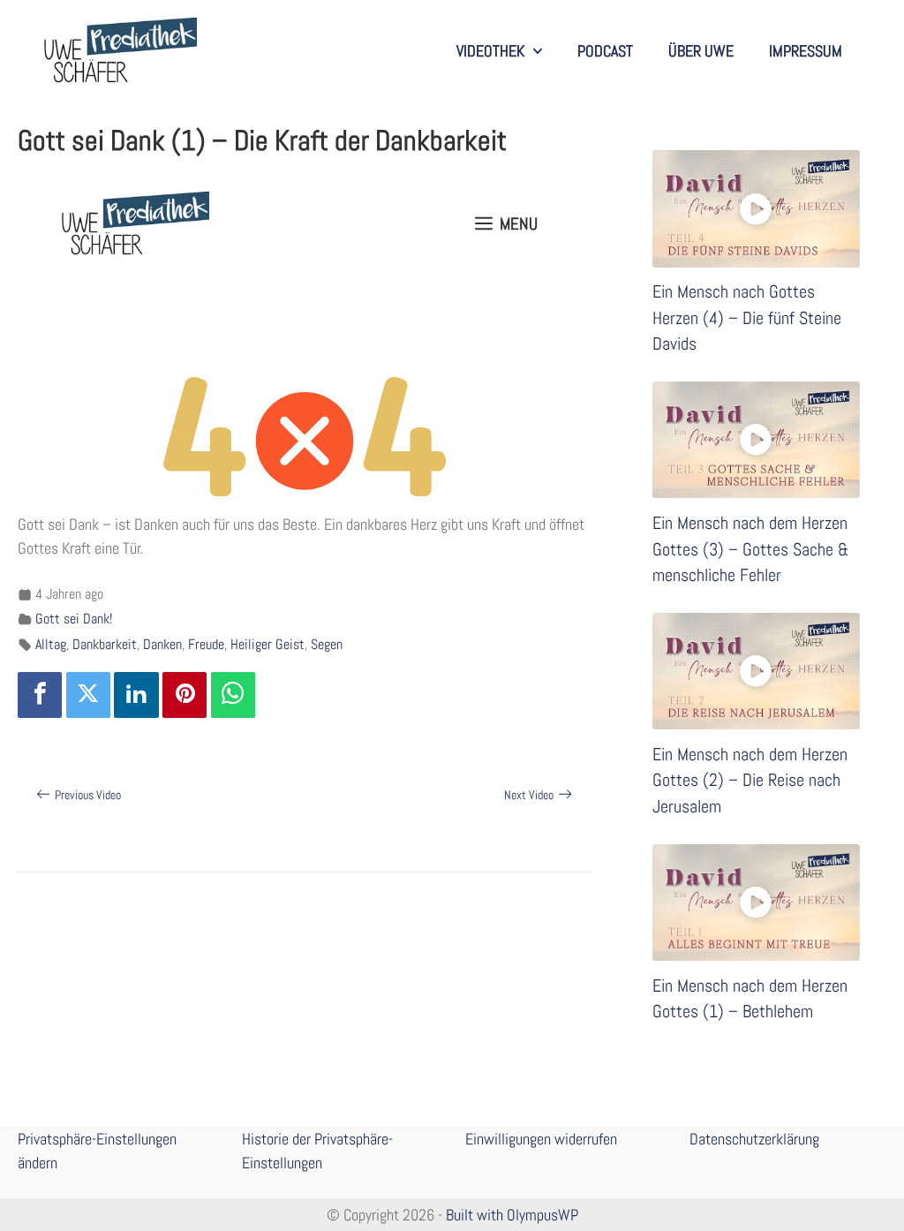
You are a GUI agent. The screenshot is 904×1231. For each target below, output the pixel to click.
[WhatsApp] (233, 695)
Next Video (529, 795)
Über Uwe (701, 51)
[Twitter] (88, 695)
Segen (327, 644)
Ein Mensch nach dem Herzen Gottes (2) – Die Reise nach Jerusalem (750, 781)
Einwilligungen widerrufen (541, 1139)
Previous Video (88, 795)
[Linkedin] (136, 695)
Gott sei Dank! (73, 618)
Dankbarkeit (104, 644)
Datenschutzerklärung (754, 1139)
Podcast (605, 51)
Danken (162, 644)
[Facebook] (40, 695)
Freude (206, 644)
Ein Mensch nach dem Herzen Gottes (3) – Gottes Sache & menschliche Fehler (750, 549)
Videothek (490, 51)
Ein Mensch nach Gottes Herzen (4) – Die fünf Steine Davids (746, 318)
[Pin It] (184, 695)
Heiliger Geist (267, 644)
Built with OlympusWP (512, 1215)
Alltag (50, 644)
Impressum (805, 51)
